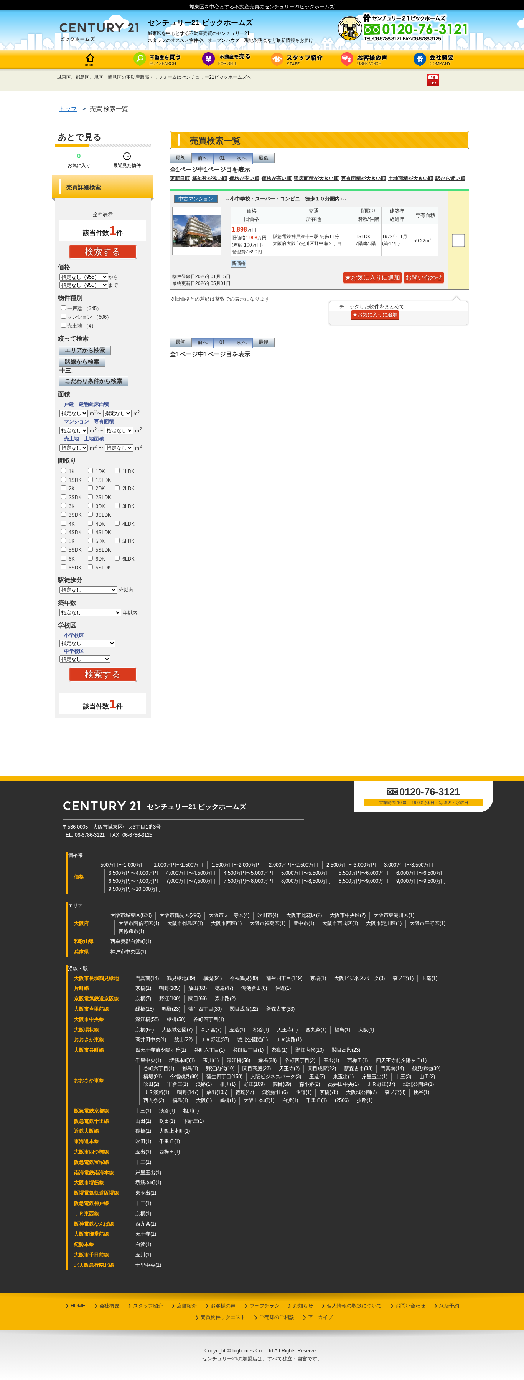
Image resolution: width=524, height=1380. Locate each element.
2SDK (74, 497)
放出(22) (183, 1039)
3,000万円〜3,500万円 (408, 865)
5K (71, 541)
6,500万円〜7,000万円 (133, 881)
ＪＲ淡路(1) (289, 1039)
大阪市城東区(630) (131, 915)
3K (71, 506)
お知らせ (303, 1306)
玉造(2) (317, 1076)
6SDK (74, 568)
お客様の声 (223, 1306)
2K (71, 488)
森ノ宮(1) (403, 978)
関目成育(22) (244, 1009)
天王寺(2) (289, 1068)
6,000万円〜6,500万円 (421, 873)
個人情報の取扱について (354, 1306)
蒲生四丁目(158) (224, 1076)
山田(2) (427, 1076)
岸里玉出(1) (374, 1076)
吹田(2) (151, 1084)
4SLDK (102, 532)
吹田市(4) (267, 915)
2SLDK (102, 497)
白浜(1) (290, 1100)
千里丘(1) (316, 1100)
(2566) (342, 1100)
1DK (99, 471)
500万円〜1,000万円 (123, 865)
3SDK (74, 515)
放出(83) (197, 988)
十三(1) (143, 1111)
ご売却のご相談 (276, 1317)
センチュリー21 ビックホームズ (196, 807)
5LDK (128, 541)
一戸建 (74, 308)
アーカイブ (320, 1317)
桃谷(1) (261, 1030)
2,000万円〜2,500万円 (293, 865)
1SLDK (102, 480)
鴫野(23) (171, 1009)
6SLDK (102, 568)
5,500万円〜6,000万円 (363, 873)
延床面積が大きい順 (316, 178)
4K (71, 524)
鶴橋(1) (228, 1100)
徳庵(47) (224, 988)
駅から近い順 (450, 178)
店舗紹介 (187, 1306)
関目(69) (197, 998)
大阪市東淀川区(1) (394, 915)
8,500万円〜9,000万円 (363, 881)
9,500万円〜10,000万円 (135, 889)
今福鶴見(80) (244, 978)
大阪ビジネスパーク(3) (359, 978)
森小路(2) (225, 998)
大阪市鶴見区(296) (180, 915)
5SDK (74, 550)
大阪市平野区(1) (427, 923)
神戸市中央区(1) (128, 952)
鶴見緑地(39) (181, 978)
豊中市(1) (303, 923)
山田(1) (143, 1121)
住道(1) (283, 988)
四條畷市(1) (131, 931)
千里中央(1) (148, 1060)
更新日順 (180, 178)
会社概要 (109, 1306)
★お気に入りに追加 (372, 277)
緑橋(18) (144, 1009)
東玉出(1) (343, 1076)
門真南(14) (147, 978)
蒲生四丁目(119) (284, 978)
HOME (78, 1306)
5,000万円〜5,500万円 (306, 873)
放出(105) (216, 1092)
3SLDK (102, 515)
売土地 (74, 326)
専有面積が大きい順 (363, 178)
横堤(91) (212, 978)
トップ (68, 109)
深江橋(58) (147, 1019)
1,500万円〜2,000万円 (236, 865)
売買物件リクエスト (223, 1317)
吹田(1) (167, 1121)
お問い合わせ (410, 1306)
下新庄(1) (177, 1084)
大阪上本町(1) (259, 1100)
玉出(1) (331, 1060)
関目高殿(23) (346, 1050)
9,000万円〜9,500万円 (421, 881)
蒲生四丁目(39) (205, 1009)
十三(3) (403, 1076)
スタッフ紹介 (148, 1306)
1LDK (128, 471)
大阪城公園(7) (177, 1030)
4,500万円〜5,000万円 (248, 873)
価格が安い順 (244, 178)
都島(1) (279, 1050)
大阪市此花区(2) (304, 915)
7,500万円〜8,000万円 (248, 881)
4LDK (128, 524)
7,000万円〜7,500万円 (191, 881)
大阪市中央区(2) (348, 915)
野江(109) (169, 998)
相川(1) (228, 1084)
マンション (79, 317)
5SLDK (102, 550)
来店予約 (449, 1306)
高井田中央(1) (150, 1039)
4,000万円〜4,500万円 (191, 873)
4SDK (74, 532)
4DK (99, 524)
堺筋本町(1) (182, 1060)
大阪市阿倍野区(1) (139, 923)
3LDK (128, 506)
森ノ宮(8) (395, 1092)
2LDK (128, 488)
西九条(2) (153, 1100)
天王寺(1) (287, 1030)
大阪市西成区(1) (340, 923)
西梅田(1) (357, 1060)
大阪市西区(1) (226, 923)
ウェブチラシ (264, 1306)
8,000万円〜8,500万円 (306, 881)
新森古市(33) (280, 1009)
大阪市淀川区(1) (384, 923)
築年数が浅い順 (209, 178)
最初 (181, 158)
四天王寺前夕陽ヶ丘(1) (160, 1050)
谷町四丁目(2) (300, 1060)
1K (71, 471)
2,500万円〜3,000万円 (351, 865)
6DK (99, 559)
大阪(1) (366, 1030)
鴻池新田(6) (254, 988)
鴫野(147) (187, 1092)
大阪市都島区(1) (185, 923)
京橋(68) (144, 1030)
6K (71, 559)
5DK (99, 541)
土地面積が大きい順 (410, 178)
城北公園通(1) (252, 1039)
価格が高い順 (277, 178)
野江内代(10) (309, 1050)
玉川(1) (211, 1060)
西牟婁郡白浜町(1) (130, 941)
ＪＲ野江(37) (215, 1039)
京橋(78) (329, 1092)
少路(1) (364, 1100)
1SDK (74, 480)
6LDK (128, 559)
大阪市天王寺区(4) (229, 915)
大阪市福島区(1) (267, 923)
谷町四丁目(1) (208, 1019)
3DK (99, 506)
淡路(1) (204, 1084)
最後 (264, 158)
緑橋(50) (176, 1019)
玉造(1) (429, 978)
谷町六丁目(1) (209, 1050)
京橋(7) (143, 998)
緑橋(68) (267, 1060)
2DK (99, 488)
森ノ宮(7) (211, 1030)
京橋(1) (318, 978)
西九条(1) (316, 1030)
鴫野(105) (169, 988)
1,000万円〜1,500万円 (178, 865)
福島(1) (342, 1030)
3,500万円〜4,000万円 (133, 873)
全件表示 (103, 214)
